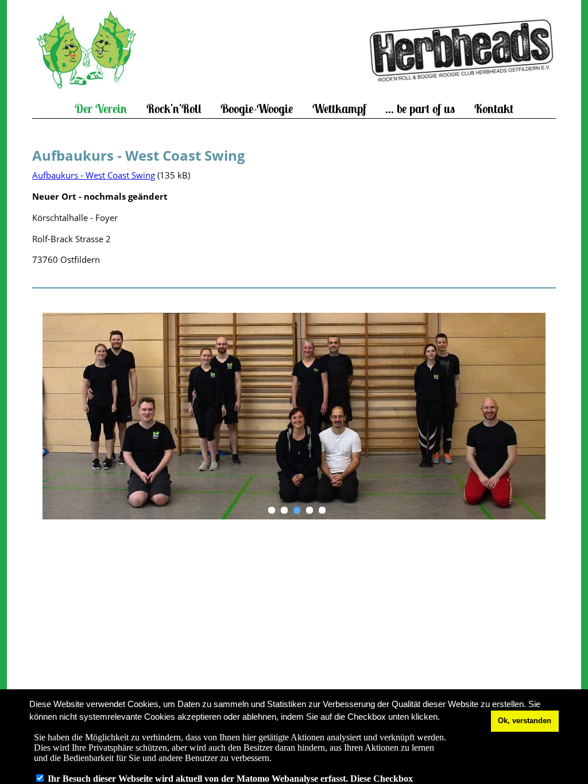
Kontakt (493, 109)
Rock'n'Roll (174, 109)
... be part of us (420, 109)
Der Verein (101, 109)
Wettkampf (339, 109)
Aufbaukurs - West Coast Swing (93, 175)
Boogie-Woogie (256, 109)
